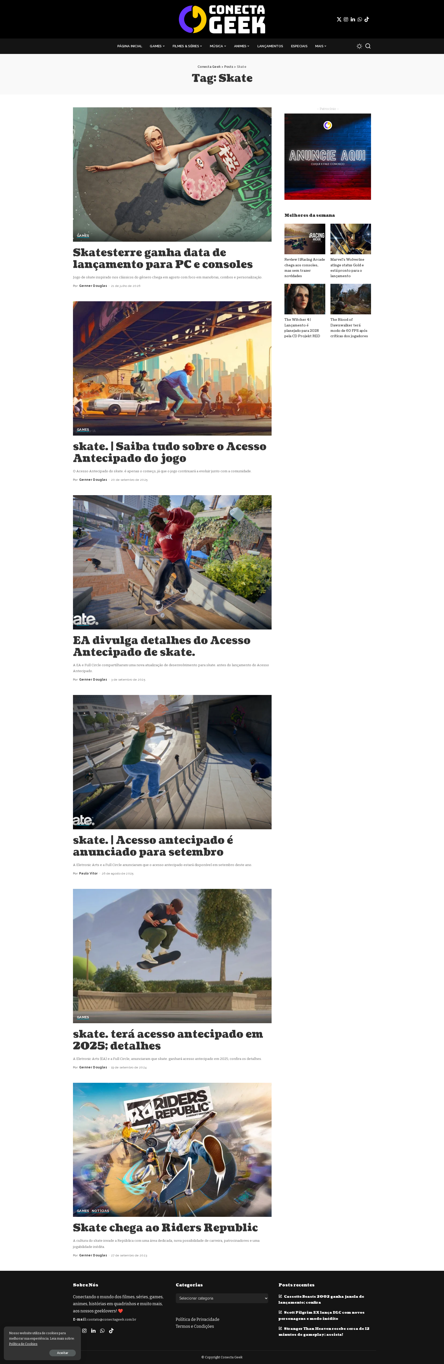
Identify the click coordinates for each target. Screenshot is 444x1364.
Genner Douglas (93, 286)
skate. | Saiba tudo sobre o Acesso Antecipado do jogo (169, 452)
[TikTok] (366, 19)
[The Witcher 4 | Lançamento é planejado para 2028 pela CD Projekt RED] (304, 299)
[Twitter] (339, 19)
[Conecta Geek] (222, 19)
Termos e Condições (195, 1326)
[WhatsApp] (359, 19)
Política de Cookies (23, 1344)
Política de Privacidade (197, 1319)
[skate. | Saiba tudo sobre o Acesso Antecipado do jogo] (172, 368)
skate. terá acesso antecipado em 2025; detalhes (168, 1040)
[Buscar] (368, 46)
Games (83, 236)
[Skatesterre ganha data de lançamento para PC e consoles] (172, 174)
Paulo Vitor (88, 873)
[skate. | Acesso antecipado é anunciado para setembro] (172, 762)
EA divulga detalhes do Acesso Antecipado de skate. (162, 646)
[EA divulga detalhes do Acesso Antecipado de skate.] (172, 562)
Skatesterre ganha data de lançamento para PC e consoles (163, 259)
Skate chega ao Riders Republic (165, 1228)
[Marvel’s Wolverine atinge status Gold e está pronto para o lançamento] (350, 239)
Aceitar (62, 1353)
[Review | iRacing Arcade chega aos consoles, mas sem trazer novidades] (304, 239)
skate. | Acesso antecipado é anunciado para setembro (153, 846)
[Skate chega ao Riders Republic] (172, 1150)
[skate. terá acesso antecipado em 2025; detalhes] (172, 956)
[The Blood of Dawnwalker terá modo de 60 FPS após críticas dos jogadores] (350, 299)
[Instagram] (346, 19)
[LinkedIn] (352, 19)
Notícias (100, 1211)
